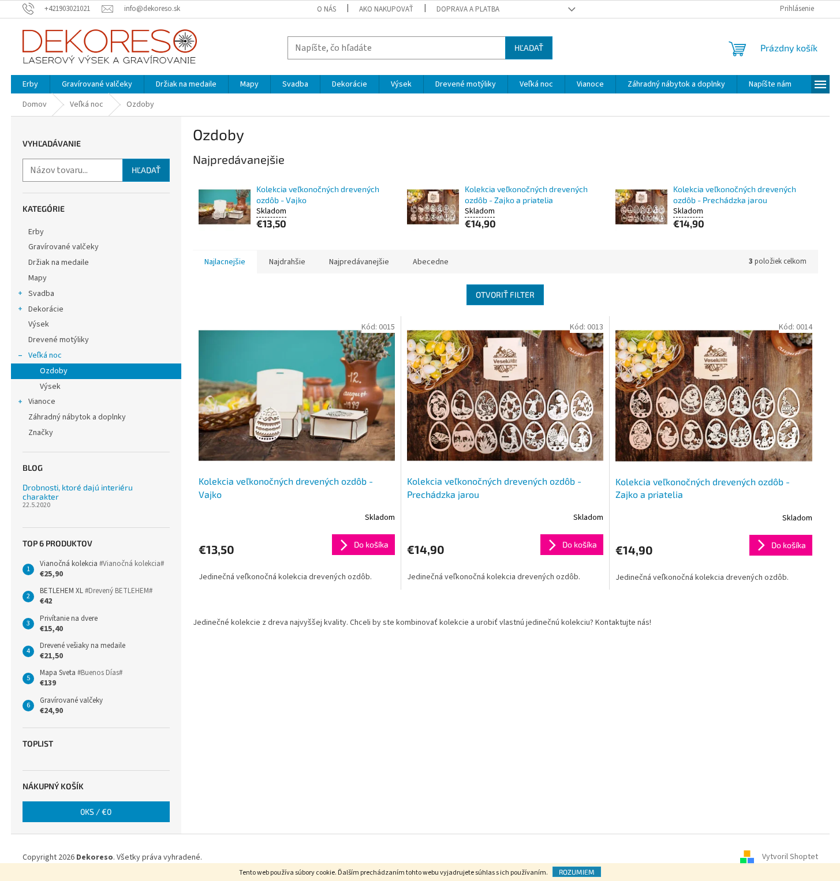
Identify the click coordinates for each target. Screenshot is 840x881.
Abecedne (431, 262)
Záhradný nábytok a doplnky (77, 417)
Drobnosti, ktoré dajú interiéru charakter (78, 492)
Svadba (41, 293)
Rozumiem (577, 872)
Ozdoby (54, 371)
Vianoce (41, 401)
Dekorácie (46, 309)
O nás (326, 9)
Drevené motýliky (58, 340)
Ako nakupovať (386, 9)
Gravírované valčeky (63, 247)
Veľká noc (45, 355)
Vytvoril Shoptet (790, 857)
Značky (40, 432)
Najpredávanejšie (359, 262)
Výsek (38, 324)
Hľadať (528, 48)
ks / (95, 811)
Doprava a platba (467, 9)
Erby (36, 232)
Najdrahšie (287, 262)
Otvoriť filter (505, 294)
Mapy (37, 278)
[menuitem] (30, 84)
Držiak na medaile (58, 262)
